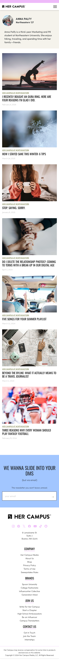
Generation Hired (30, 594)
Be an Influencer (29, 617)
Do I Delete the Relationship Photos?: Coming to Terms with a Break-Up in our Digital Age (29, 263)
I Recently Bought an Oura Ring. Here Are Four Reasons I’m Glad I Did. (26, 98)
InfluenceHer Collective (29, 591)
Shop (29, 561)
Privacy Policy (29, 565)
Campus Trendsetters (29, 620)
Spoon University (29, 584)
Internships (30, 639)
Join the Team (29, 636)
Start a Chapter (29, 610)
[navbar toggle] (55, 7)
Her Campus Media (29, 554)
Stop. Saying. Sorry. (14, 208)
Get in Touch (29, 632)
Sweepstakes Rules (29, 572)
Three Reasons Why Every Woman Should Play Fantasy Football (26, 431)
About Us (29, 558)
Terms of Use (29, 568)
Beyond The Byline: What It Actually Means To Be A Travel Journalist (29, 374)
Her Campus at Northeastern (15, 93)
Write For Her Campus (29, 606)
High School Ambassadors (29, 613)
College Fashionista (29, 587)
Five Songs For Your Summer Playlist (24, 319)
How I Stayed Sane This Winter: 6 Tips (24, 154)
